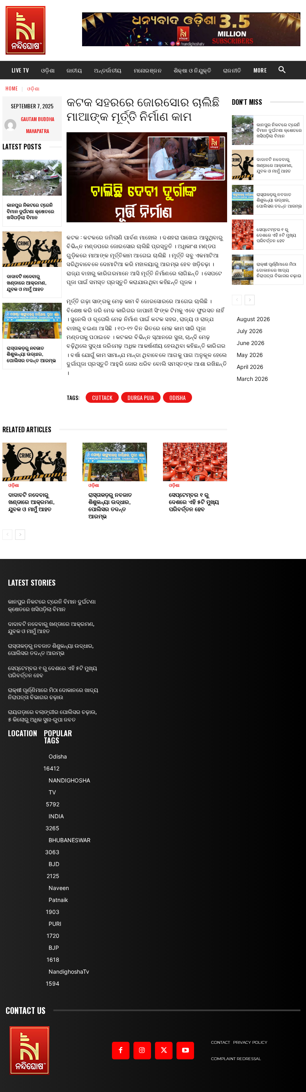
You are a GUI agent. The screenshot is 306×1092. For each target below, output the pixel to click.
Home (12, 88)
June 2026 (251, 342)
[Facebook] (120, 1050)
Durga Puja (141, 397)
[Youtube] (185, 1050)
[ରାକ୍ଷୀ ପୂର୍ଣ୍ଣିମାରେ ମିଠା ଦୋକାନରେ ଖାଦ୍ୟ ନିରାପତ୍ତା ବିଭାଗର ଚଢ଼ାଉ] (242, 270)
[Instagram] (142, 1050)
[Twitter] (164, 1050)
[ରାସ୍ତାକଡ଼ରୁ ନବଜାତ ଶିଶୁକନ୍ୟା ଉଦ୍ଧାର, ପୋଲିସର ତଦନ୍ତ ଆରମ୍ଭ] (32, 321)
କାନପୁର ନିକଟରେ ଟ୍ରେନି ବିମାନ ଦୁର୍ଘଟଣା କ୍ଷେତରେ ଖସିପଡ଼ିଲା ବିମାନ (30, 210)
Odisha (177, 397)
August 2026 (253, 319)
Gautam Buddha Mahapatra (37, 125)
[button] (282, 70)
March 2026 (252, 378)
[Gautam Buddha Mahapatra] (10, 125)
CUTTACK (102, 397)
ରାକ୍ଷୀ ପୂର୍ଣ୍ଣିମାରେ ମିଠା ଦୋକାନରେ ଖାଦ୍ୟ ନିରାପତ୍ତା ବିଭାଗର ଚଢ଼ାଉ (279, 269)
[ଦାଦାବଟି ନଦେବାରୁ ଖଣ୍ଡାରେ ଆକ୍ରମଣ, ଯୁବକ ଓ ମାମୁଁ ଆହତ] (32, 249)
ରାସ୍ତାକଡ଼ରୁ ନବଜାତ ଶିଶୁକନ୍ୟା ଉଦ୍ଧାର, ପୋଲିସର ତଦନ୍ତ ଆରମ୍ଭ (31, 353)
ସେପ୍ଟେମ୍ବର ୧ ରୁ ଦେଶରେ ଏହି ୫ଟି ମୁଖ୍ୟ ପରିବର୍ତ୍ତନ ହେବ (194, 501)
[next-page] (20, 534)
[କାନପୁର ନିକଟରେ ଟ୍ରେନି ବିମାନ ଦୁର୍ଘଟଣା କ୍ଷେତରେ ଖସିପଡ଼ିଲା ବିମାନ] (32, 178)
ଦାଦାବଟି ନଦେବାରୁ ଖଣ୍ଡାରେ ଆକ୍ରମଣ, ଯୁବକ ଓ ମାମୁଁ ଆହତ (26, 282)
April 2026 (250, 366)
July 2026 (250, 330)
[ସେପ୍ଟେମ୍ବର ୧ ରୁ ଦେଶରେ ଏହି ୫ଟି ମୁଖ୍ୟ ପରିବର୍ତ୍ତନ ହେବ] (195, 462)
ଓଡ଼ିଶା (33, 88)
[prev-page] (7, 534)
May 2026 (250, 354)
